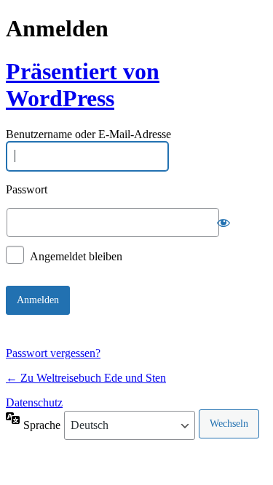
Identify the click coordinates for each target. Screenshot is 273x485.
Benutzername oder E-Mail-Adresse (88, 135)
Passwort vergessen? (53, 353)
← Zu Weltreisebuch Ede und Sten (86, 378)
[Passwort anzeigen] (223, 222)
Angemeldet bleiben (76, 255)
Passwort (26, 189)
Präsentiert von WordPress (82, 84)
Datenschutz (34, 402)
